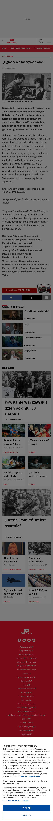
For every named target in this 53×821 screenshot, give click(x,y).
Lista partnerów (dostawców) (16, 800)
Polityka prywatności (30, 776)
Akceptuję (26, 808)
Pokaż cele (26, 816)
